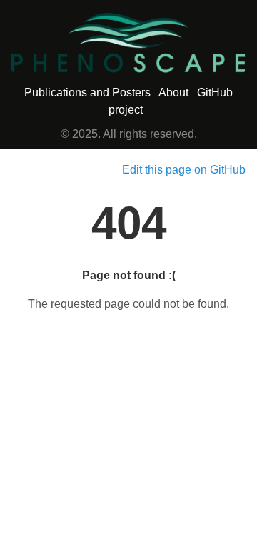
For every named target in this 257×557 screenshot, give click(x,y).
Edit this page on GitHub (184, 170)
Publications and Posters (87, 92)
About (173, 92)
